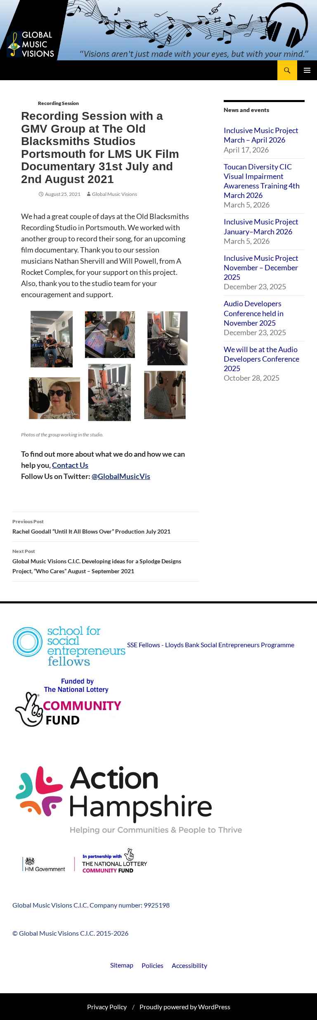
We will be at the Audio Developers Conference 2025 (261, 359)
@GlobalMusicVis (121, 476)
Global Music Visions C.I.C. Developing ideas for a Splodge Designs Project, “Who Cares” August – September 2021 (96, 561)
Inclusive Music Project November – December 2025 (261, 267)
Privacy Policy (107, 1006)
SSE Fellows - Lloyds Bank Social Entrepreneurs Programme (210, 644)
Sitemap (121, 965)
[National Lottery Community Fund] (158, 706)
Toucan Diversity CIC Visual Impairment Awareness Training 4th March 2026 (262, 181)
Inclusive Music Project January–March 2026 (261, 226)
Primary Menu (307, 70)
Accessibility (189, 965)
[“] (84, 863)
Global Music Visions (114, 194)
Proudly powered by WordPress (185, 1006)
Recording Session (58, 103)
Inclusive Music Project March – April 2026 (261, 135)
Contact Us (70, 464)
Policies (152, 965)
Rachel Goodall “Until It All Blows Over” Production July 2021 (91, 526)
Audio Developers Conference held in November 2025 (254, 313)
